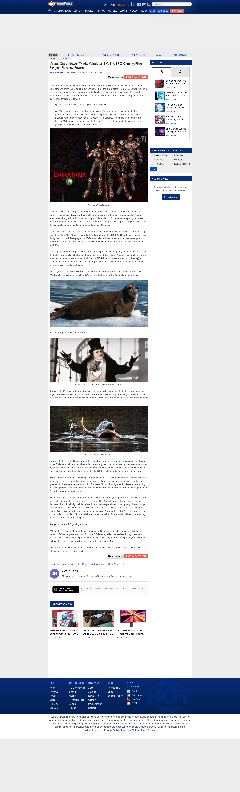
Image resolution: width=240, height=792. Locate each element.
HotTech (92, 708)
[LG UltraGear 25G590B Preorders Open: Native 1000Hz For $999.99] (132, 618)
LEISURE (123, 10)
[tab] (161, 72)
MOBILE (89, 10)
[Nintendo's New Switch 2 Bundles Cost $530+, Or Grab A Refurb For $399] (65, 618)
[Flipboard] (144, 4)
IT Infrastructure (76, 700)
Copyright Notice (130, 730)
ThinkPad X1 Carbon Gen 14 (78, 55)
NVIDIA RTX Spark (179, 55)
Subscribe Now (170, 197)
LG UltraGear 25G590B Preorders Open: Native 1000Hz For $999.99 (130, 632)
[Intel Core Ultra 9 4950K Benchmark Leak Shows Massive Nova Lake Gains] (160, 107)
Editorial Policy (115, 696)
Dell (59, 564)
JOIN (113, 5)
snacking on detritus (83, 471)
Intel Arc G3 (159, 55)
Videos (72, 708)
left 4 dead (90, 564)
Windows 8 (101, 564)
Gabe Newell (114, 564)
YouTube (136, 699)
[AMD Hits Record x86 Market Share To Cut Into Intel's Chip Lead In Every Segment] (160, 95)
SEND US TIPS (123, 5)
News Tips (93, 696)
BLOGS (143, 10)
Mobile (72, 696)
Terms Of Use (148, 730)
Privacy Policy (95, 704)
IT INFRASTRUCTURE (106, 10)
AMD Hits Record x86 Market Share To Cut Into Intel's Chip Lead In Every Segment (176, 94)
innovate (114, 258)
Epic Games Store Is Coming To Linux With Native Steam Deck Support (177, 130)
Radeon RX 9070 (182, 164)
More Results (187, 170)
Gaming (65, 564)
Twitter (135, 691)
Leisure (72, 704)
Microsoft (75, 564)
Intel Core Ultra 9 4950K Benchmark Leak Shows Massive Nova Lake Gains (176, 106)
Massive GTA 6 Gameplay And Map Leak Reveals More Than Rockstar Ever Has (175, 118)
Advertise (93, 692)
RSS (134, 703)
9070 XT (178, 159)
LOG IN (105, 5)
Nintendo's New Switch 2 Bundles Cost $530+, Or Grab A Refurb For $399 (63, 632)
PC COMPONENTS (62, 10)
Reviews (54, 692)
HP (82, 564)
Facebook (137, 695)
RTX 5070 (158, 164)
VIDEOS (134, 10)
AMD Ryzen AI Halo (139, 55)
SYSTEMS (78, 10)
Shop (152, 11)
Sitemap (54, 708)
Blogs (52, 700)
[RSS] (148, 4)
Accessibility (114, 688)
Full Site (54, 704)
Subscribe (163, 11)
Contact (92, 700)
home (53, 58)
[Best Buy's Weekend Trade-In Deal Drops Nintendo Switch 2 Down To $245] (160, 83)
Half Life (126, 564)
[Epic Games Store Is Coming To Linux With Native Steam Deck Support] (160, 131)
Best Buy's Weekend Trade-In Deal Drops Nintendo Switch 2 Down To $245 (176, 82)
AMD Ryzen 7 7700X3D (111, 55)
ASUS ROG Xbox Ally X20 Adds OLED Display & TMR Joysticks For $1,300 (98, 632)
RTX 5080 (178, 155)
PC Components (77, 688)
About (91, 688)
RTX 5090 (158, 159)
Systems (73, 692)
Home (53, 688)
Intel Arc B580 (160, 155)
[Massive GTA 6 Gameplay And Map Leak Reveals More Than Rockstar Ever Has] (160, 119)
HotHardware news (111, 588)
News (65, 58)
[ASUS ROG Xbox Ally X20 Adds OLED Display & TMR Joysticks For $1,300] (98, 618)
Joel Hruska (70, 570)
